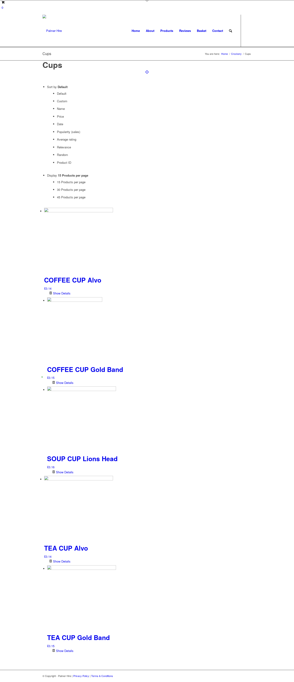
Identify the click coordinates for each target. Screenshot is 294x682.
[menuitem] (136, 31)
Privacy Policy (81, 676)
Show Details (61, 293)
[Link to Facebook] (248, 30)
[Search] (230, 31)
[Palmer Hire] (52, 31)
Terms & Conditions (102, 676)
